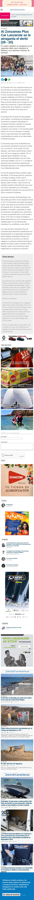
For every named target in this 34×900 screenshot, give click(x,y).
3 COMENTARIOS (11, 732)
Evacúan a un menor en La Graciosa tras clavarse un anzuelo (16, 427)
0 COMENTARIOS (14, 82)
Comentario (4, 442)
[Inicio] (17, 10)
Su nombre (4, 436)
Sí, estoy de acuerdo (11, 894)
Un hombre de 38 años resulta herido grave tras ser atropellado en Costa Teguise (15, 363)
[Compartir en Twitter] (6, 80)
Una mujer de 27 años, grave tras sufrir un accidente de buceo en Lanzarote (16, 385)
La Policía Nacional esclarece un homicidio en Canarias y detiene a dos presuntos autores (16, 870)
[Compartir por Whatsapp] (9, 80)
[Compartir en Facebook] (2, 80)
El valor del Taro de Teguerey (11, 764)
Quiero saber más (8, 889)
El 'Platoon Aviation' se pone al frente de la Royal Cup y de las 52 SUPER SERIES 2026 (16, 405)
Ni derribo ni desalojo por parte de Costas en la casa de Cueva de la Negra (16, 699)
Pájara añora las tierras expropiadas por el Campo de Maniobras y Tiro (16, 729)
